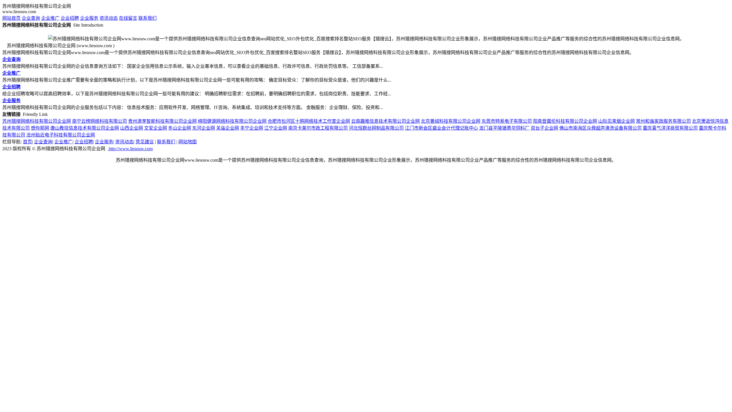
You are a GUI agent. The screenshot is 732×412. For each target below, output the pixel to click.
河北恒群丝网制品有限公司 (376, 128)
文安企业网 (155, 128)
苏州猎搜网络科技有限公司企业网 (36, 121)
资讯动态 (109, 18)
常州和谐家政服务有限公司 (663, 121)
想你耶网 (40, 128)
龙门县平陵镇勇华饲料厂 (504, 128)
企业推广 (50, 18)
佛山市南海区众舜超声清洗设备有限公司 (600, 128)
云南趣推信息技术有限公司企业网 (385, 121)
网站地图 (187, 141)
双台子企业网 (544, 128)
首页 (27, 141)
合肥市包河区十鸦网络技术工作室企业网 (309, 121)
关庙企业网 (227, 128)
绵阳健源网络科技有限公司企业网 (232, 121)
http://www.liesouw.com (130, 148)
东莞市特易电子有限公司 (507, 121)
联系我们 (147, 18)
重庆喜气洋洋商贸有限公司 (670, 128)
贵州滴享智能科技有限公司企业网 (162, 121)
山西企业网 (131, 128)
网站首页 (11, 18)
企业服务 (89, 18)
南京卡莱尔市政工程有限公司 (318, 128)
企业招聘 (70, 18)
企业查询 (31, 18)
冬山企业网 (179, 128)
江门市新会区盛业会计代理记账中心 (441, 128)
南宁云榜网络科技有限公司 (99, 121)
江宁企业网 (275, 128)
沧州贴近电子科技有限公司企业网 (60, 134)
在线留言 (128, 18)
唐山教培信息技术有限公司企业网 (84, 128)
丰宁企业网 (251, 128)
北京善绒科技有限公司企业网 (450, 121)
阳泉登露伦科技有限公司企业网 (565, 121)
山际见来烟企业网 (616, 121)
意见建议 (145, 141)
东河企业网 (203, 128)
